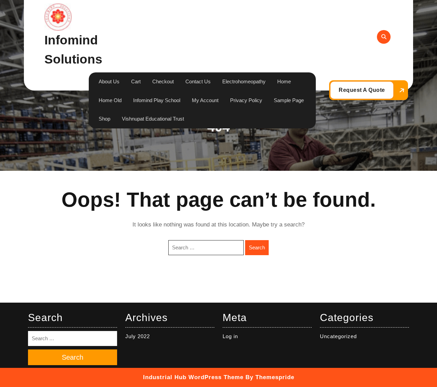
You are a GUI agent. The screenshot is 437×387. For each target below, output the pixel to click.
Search (257, 247)
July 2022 (137, 336)
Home (284, 81)
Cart (136, 81)
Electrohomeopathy (244, 81)
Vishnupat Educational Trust (153, 119)
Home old (110, 100)
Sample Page (289, 100)
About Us (109, 81)
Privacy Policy (246, 100)
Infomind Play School (156, 100)
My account (205, 100)
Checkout (163, 81)
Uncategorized (338, 336)
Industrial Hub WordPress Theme (193, 377)
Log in (230, 336)
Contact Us (198, 81)
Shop (104, 119)
